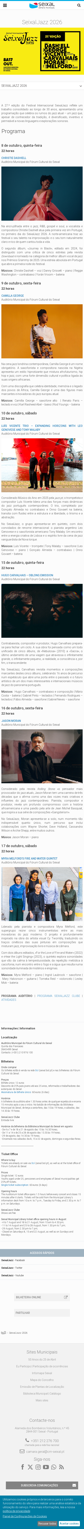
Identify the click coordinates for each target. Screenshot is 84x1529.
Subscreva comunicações (39, 1485)
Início (3, 1332)
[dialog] (42, 1512)
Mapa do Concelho (42, 1380)
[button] (42, 86)
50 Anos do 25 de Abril (42, 1359)
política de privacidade (16, 1511)
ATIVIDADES (8, 999)
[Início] (42, 7)
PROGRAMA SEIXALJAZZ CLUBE (58, 995)
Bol (36, 1070)
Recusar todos (47, 1523)
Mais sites (42, 1400)
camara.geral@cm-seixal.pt (45, 1452)
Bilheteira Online (28, 1297)
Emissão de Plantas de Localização (42, 1386)
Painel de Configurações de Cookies (25, 1516)
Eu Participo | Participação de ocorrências (42, 1366)
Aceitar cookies (69, 1523)
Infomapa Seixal (42, 1373)
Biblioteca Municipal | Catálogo (42, 1393)
